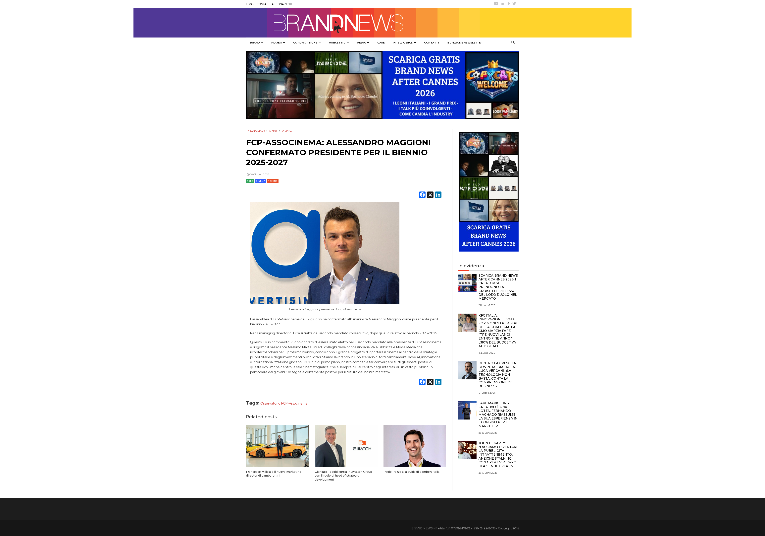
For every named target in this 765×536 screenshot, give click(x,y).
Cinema (260, 181)
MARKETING (337, 42)
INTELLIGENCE (403, 42)
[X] (430, 195)
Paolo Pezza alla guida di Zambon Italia (411, 472)
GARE (381, 42)
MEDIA (361, 42)
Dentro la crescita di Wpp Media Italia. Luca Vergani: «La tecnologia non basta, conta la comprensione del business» (497, 374)
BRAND (255, 42)
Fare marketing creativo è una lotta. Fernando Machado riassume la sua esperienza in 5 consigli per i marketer (498, 414)
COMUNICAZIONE (305, 42)
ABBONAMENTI (282, 4)
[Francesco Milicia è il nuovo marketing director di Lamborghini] (277, 446)
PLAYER (276, 42)
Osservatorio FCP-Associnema (283, 403)
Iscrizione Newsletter (465, 42)
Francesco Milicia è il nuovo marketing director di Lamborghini (273, 474)
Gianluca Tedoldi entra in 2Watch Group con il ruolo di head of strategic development (343, 475)
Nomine (273, 181)
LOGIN (250, 4)
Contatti (431, 42)
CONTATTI (263, 4)
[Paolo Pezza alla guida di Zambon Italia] (414, 446)
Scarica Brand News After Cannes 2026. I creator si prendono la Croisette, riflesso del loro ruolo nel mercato (498, 287)
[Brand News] (363, 23)
